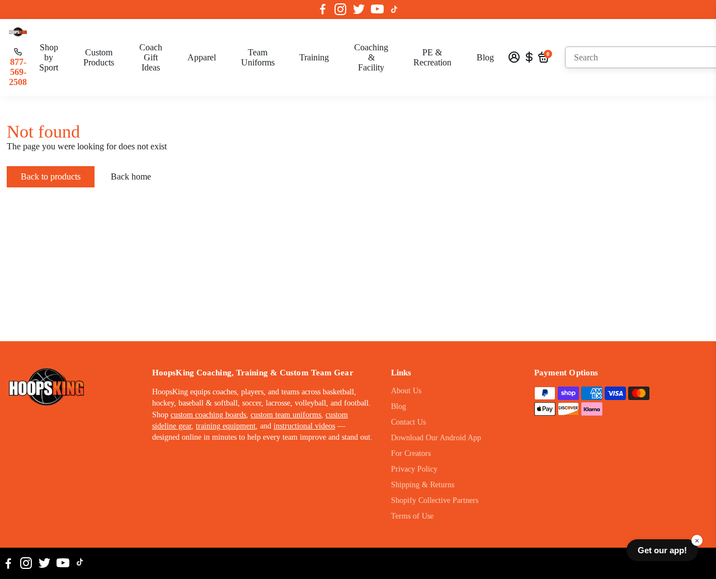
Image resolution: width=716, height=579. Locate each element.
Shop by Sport (48, 57)
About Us (406, 391)
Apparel (201, 57)
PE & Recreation (432, 57)
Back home (131, 176)
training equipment (226, 426)
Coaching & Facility (371, 57)
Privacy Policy (414, 469)
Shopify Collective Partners (434, 500)
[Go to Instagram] (340, 9)
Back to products (51, 176)
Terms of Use (412, 516)
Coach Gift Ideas (150, 57)
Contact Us (408, 422)
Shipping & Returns (422, 485)
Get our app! (662, 550)
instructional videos (304, 426)
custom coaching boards (208, 415)
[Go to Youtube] (377, 9)
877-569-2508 (18, 72)
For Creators (411, 453)
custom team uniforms (286, 415)
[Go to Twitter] (359, 9)
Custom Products (98, 57)
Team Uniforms (258, 57)
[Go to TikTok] (394, 9)
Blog (485, 57)
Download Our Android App (436, 438)
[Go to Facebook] (323, 9)
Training (314, 57)
